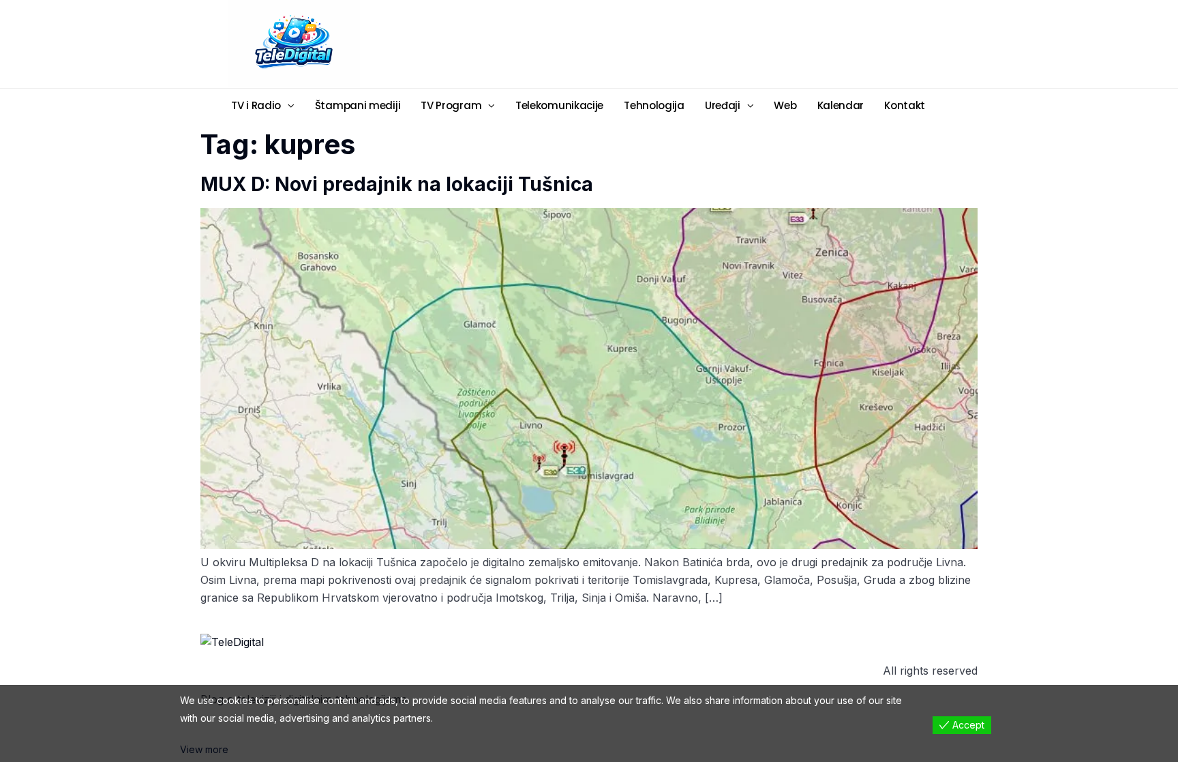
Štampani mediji (358, 105)
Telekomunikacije (559, 105)
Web (785, 105)
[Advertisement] (694, 43)
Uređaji (722, 105)
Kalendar (840, 105)
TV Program (451, 105)
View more (204, 749)
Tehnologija (654, 105)
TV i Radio (256, 105)
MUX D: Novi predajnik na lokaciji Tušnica (396, 184)
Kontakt (904, 105)
